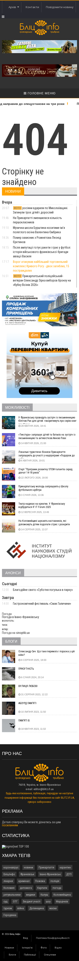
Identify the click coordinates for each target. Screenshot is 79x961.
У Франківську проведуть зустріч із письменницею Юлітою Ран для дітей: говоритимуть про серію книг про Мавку (47, 420)
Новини (9, 947)
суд (5, 901)
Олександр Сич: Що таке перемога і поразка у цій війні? (46, 653)
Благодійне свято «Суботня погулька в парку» (43, 590)
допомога (26, 887)
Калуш (44, 894)
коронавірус (11, 867)
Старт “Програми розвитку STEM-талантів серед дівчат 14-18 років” (45, 471)
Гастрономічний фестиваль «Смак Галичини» (42, 603)
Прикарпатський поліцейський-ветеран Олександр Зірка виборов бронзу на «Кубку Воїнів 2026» (42, 280)
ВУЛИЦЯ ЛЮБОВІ (28, 686)
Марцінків (62, 901)
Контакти (32, 7)
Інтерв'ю (27, 947)
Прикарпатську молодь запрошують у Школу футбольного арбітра (43, 488)
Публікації (30, 954)
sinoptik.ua (23, 633)
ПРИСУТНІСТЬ (26, 668)
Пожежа (40, 881)
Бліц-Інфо (9, 874)
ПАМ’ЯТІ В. (24, 720)
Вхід (25, 938)
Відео (58, 947)
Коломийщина (62, 894)
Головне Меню (41, 93)
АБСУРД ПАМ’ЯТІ (27, 703)
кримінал (24, 881)
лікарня (8, 881)
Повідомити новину (60, 7)
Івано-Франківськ (50, 874)
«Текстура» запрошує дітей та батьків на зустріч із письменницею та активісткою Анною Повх (46, 436)
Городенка (10, 915)
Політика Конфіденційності (53, 938)
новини (28, 867)
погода (57, 887)
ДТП (69, 874)
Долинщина (36, 908)
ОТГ (15, 901)
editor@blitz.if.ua (44, 789)
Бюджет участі (31, 901)
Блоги (12, 954)
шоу (48, 901)
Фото (44, 947)
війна (20, 908)
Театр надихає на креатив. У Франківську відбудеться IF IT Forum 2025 (41, 505)
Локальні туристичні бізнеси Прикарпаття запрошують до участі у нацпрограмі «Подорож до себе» (46, 454)
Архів (13, 7)
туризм (8, 908)
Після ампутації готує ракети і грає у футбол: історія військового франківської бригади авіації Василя (42, 252)
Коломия (9, 887)
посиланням (10, 825)
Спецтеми (50, 954)
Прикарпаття (46, 867)
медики (30, 894)
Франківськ (27, 874)
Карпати (42, 887)
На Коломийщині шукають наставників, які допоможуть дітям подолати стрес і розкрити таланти (44, 523)
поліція (54, 881)
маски (53, 908)
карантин (65, 867)
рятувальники (12, 894)
